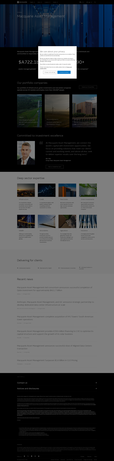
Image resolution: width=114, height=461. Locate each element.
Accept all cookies (64, 72)
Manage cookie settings (49, 72)
